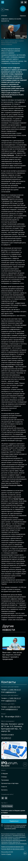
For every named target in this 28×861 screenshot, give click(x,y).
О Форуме (4, 773)
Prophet (9, 854)
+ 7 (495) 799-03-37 (14, 689)
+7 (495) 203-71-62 (13, 707)
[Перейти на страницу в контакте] (25, 2)
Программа (5, 780)
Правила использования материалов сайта (12, 846)
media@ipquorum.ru (11, 709)
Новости (4, 786)
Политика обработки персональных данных (12, 849)
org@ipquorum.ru (10, 692)
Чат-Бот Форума (7, 806)
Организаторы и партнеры (9, 783)
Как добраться (6, 738)
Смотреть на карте (7, 734)
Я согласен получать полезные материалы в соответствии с (15, 827)
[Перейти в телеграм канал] (22, 2)
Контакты (4, 790)
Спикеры (4, 777)
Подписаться (14, 821)
